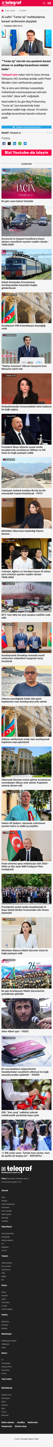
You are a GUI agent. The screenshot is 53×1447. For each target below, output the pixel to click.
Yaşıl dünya (5, 1270)
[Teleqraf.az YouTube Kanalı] (26, 152)
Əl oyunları (5, 1370)
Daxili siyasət (6, 1214)
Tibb (3, 1273)
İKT (2, 1244)
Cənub (3, 1412)
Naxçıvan (5, 1415)
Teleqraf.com (9, 74)
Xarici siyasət (6, 1211)
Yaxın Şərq (5, 1302)
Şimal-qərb (5, 1398)
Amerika (4, 1296)
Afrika (3, 1292)
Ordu (3, 1197)
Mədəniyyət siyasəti (8, 1341)
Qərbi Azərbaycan (8, 1204)
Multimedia (33, 1422)
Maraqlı (4, 1328)
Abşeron (4, 1405)
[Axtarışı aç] (44, 3)
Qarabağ (4, 1218)
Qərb (3, 1408)
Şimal (3, 1402)
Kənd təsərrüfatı (7, 1233)
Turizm (4, 1250)
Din (2, 1280)
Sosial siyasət (6, 1263)
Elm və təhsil (6, 1266)
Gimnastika (5, 1363)
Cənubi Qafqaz (7, 1309)
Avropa (4, 1306)
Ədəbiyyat (5, 1344)
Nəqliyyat (5, 1247)
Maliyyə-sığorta (7, 1240)
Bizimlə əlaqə (20, 1426)
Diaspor (4, 1201)
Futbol (3, 1373)
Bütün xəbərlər (7, 1422)
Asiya (3, 1299)
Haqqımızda (6, 1426)
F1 (2, 1360)
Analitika (4, 1221)
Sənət (3, 1347)
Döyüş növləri (6, 1367)
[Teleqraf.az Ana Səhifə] (11, 3)
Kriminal (4, 1325)
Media (3, 1276)
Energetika (5, 1237)
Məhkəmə (5, 1322)
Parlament (5, 1207)
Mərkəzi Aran (6, 1395)
